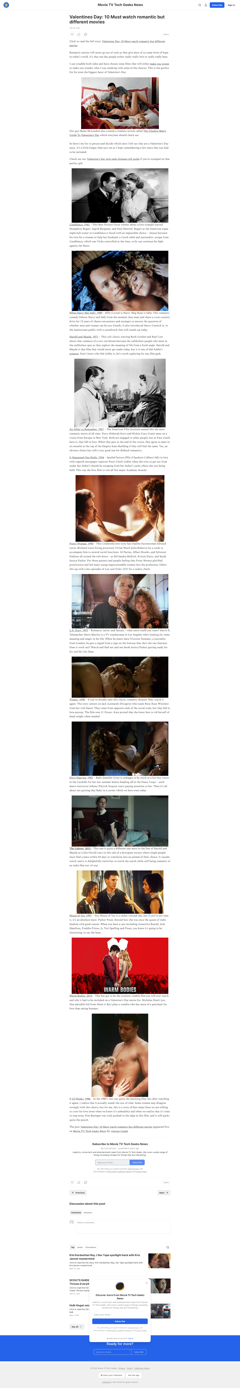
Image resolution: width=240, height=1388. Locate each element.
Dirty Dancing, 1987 (81, 778)
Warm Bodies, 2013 (80, 996)
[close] (146, 1283)
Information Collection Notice (119, 1330)
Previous (80, 1192)
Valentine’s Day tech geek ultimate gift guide (113, 159)
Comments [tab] (76, 1212)
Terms (129, 1368)
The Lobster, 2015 (80, 849)
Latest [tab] (80, 1247)
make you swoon (159, 64)
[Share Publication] (206, 5)
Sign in (231, 5)
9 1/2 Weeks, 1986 (79, 1099)
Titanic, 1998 (77, 700)
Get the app (133, 1375)
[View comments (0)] (79, 34)
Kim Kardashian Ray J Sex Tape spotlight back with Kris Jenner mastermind (104, 1257)
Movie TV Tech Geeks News (89, 1131)
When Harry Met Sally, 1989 (85, 313)
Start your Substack (112, 1375)
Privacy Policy (141, 1330)
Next (161, 1192)
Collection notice (142, 1368)
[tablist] (81, 1212)
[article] (120, 1263)
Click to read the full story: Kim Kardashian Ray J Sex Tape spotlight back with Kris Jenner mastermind (106, 1264)
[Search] (199, 5)
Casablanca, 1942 (79, 225)
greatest (74, 354)
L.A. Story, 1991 (78, 630)
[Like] (72, 34)
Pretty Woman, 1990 (81, 544)
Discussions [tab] (91, 1247)
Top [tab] (72, 1247)
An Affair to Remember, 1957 (86, 429)
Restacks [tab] (88, 1212)
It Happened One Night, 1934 (86, 458)
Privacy (122, 1368)
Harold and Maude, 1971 (83, 337)
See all (75, 1326)
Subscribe (217, 5)
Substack (106, 1382)
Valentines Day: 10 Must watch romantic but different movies (116, 1127)
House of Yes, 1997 (80, 916)
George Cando (119, 1131)
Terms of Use (133, 1327)
